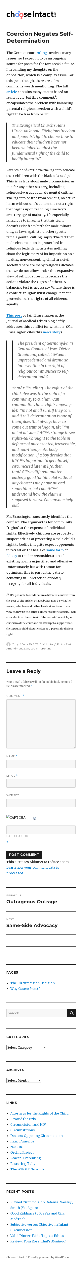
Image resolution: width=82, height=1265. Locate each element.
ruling (42, 53)
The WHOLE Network (27, 1169)
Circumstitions (22, 1130)
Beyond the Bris (23, 1119)
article (11, 92)
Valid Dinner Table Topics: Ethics (37, 1236)
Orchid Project (22, 1152)
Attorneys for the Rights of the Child (39, 1113)
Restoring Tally (22, 1164)
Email (12, 775)
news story (51, 332)
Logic (34, 648)
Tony (16, 644)
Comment (15, 696)
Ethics (61, 644)
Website (13, 795)
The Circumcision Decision (32, 983)
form (60, 550)
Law (26, 648)
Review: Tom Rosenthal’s (37, 1241)
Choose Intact (15, 1257)
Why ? (25, 989)
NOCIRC (16, 1147)
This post (14, 315)
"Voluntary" (49, 644)
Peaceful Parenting (25, 1158)
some (50, 550)
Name (12, 756)
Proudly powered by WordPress (48, 1257)
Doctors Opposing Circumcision (36, 1136)
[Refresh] (35, 818)
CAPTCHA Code (18, 835)
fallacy (11, 556)
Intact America (22, 1141)
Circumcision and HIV (28, 1124)
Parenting (45, 648)
